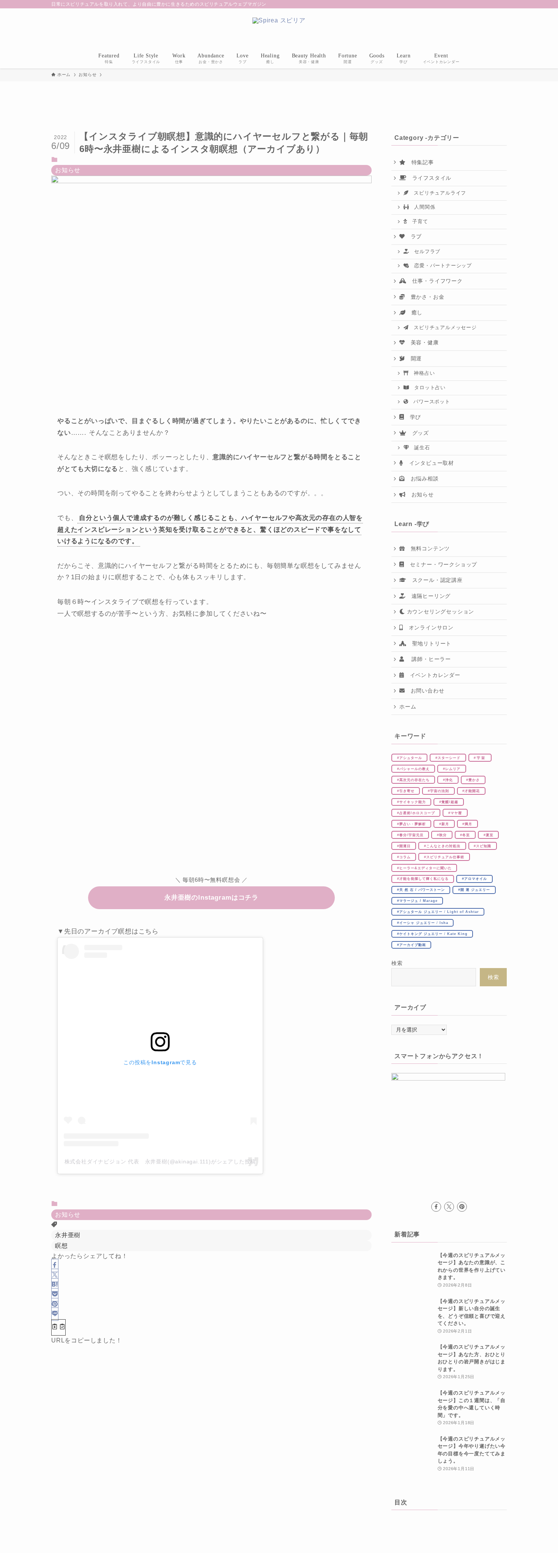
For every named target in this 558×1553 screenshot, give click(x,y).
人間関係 (422, 207)
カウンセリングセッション (439, 612)
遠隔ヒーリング (428, 596)
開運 (413, 358)
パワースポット (429, 401)
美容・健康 (422, 342)
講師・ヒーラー (427, 659)
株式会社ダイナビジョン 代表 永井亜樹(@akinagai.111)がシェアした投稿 (160, 1161)
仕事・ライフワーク (435, 281)
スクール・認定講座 (435, 580)
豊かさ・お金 (425, 297)
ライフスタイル (429, 178)
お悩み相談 (422, 478)
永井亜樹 (67, 1235)
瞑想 (61, 1245)
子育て (417, 221)
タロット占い (427, 387)
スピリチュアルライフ (437, 193)
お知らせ (67, 170)
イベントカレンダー (432, 675)
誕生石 (419, 447)
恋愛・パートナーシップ (440, 265)
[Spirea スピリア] (279, 29)
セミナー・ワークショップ (440, 564)
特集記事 (420, 162)
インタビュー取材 (429, 463)
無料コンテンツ (427, 548)
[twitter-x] (449, 1207)
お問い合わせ (425, 691)
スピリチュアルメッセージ (442, 327)
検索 (397, 963)
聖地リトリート (429, 643)
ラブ (413, 236)
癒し (414, 312)
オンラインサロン (428, 627)
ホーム (407, 707)
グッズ (418, 433)
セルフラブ (424, 251)
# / (438, 912)
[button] (54, 1265)
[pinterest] (462, 1207)
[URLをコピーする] (58, 1327)
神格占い (421, 373)
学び (412, 417)
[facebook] (436, 1207)
